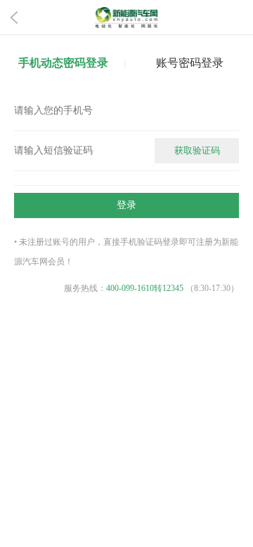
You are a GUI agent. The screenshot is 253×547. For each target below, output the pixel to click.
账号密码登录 (189, 63)
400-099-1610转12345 (144, 288)
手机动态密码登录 (63, 63)
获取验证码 (197, 150)
